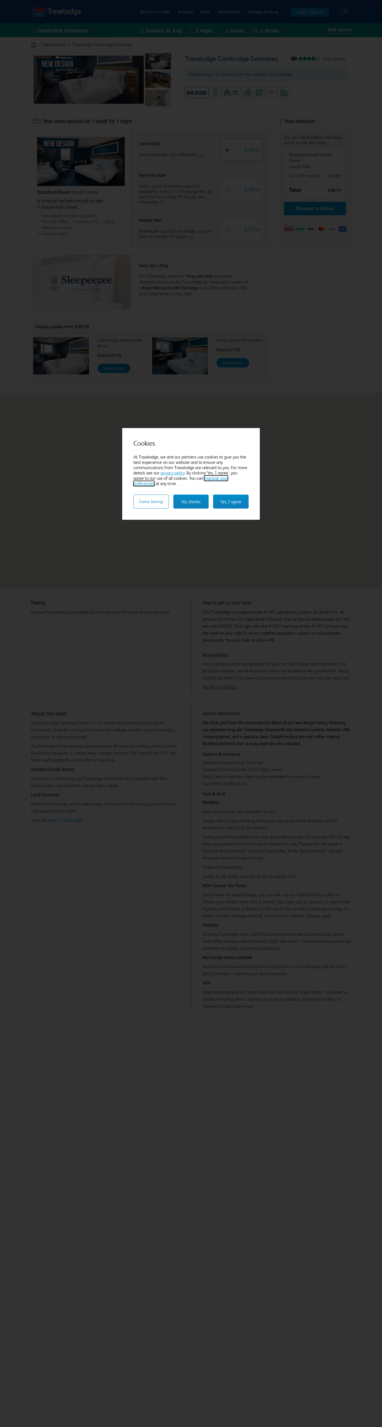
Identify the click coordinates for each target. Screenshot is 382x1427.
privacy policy (173, 473)
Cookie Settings (151, 501)
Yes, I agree (230, 501)
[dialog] (191, 474)
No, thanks (191, 501)
